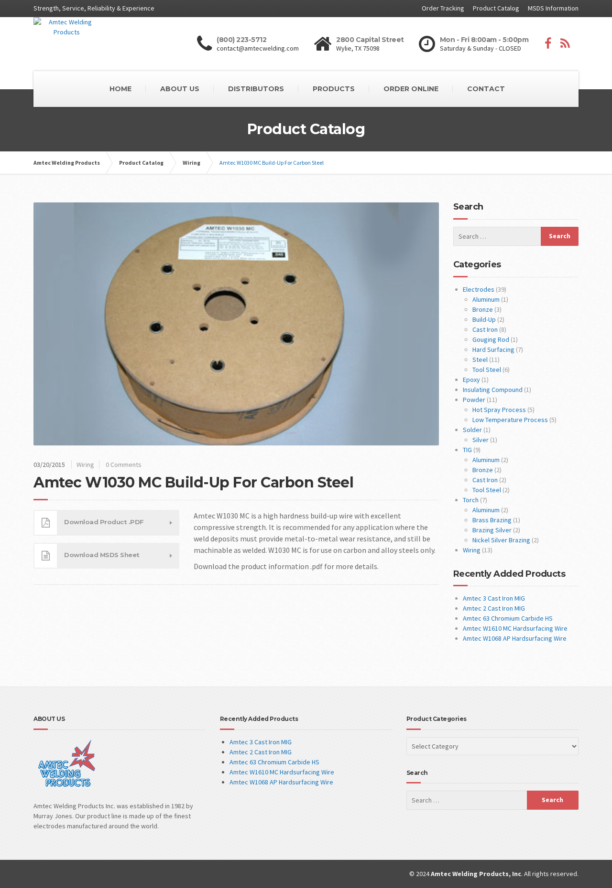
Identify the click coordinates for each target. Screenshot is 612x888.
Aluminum (486, 299)
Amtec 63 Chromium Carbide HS (508, 618)
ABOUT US (179, 89)
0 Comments (124, 464)
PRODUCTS (334, 89)
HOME (120, 89)
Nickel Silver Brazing (501, 540)
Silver (480, 439)
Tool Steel (486, 369)
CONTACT (486, 89)
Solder (472, 429)
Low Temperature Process (510, 419)
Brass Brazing (492, 520)
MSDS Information (553, 8)
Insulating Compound (493, 389)
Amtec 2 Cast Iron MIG (494, 608)
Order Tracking (443, 8)
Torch (471, 500)
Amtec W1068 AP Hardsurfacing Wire (515, 638)
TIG (467, 449)
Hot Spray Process (499, 409)
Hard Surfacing (493, 349)
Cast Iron (485, 329)
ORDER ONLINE (410, 89)
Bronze (482, 309)
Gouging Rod (490, 339)
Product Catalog (496, 8)
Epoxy (471, 379)
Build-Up (484, 319)
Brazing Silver (492, 530)
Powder (474, 399)
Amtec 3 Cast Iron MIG (494, 598)
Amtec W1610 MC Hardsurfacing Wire (515, 628)
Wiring (85, 464)
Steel (480, 359)
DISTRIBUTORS (256, 89)
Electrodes (478, 289)
